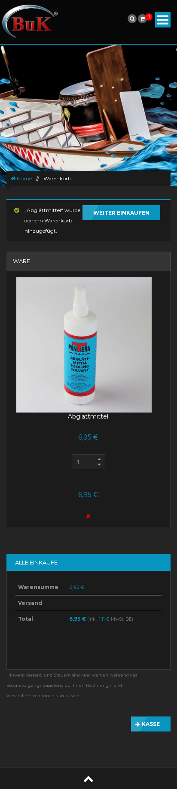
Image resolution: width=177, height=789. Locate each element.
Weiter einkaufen (121, 212)
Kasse (151, 724)
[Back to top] (88, 778)
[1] (142, 18)
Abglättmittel (88, 416)
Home (23, 178)
